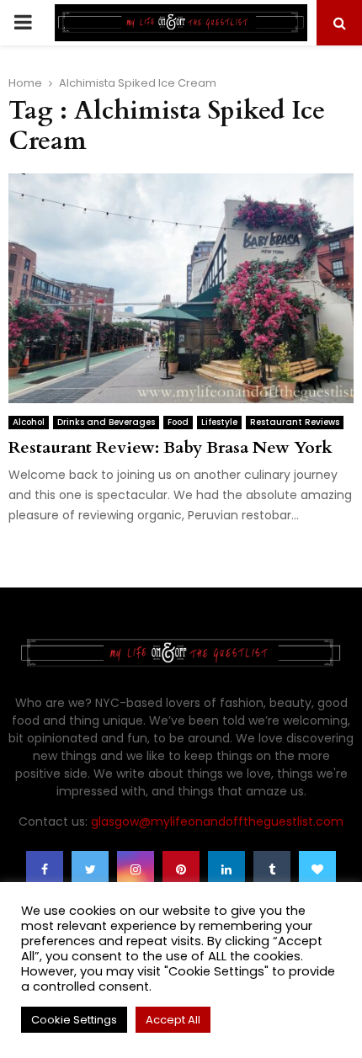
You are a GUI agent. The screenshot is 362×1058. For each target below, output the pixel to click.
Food (178, 422)
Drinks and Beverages (106, 422)
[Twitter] (90, 869)
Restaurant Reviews (294, 422)
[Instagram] (135, 869)
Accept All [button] (173, 1020)
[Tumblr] (271, 869)
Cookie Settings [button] (74, 1020)
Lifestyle (219, 422)
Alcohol (29, 422)
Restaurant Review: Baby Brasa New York (170, 447)
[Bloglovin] (317, 869)
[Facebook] (44, 869)
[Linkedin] (226, 869)
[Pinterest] (181, 869)
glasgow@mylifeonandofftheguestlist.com (217, 821)
